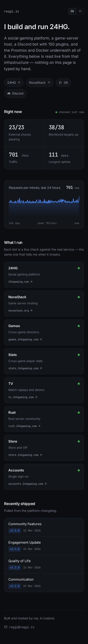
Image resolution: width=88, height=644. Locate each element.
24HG (11, 82)
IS (80, 11)
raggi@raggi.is (21, 627)
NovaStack (37, 82)
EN (72, 11)
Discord (17, 93)
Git (66, 82)
